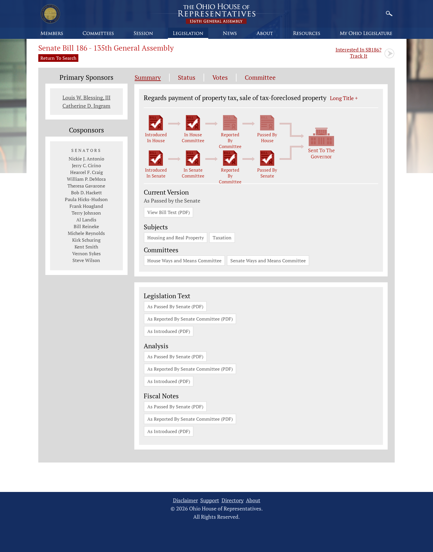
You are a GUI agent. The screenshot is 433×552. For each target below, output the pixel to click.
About (253, 500)
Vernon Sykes (86, 253)
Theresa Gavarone (86, 185)
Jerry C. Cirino (86, 165)
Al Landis (86, 219)
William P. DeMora (86, 179)
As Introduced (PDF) (168, 331)
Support (209, 500)
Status (186, 78)
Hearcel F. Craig (86, 172)
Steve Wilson (86, 260)
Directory (233, 500)
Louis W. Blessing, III (86, 97)
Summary (148, 78)
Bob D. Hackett (86, 192)
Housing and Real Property (175, 237)
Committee (260, 78)
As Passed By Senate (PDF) (175, 306)
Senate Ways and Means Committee (268, 260)
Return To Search (58, 58)
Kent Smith (86, 246)
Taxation (222, 237)
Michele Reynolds (86, 233)
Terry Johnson (86, 213)
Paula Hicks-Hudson (86, 199)
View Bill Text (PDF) (168, 212)
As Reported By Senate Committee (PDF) (190, 319)
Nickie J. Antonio (86, 158)
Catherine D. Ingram (86, 105)
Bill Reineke (86, 226)
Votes (220, 78)
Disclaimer (185, 500)
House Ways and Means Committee (184, 260)
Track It (358, 52)
